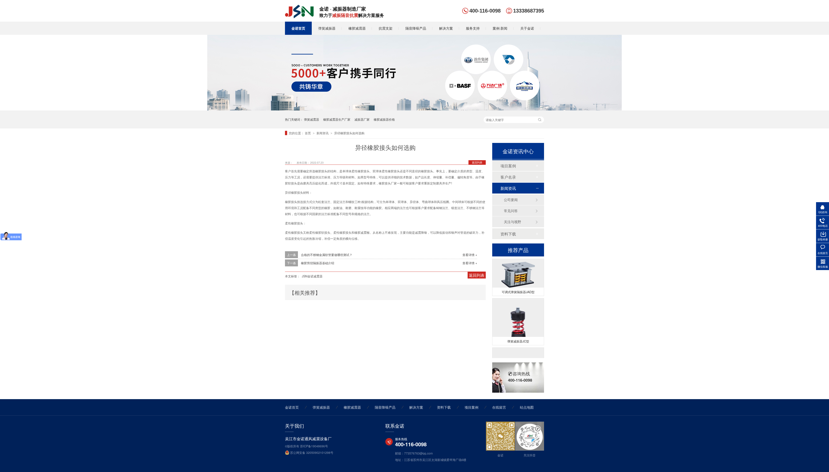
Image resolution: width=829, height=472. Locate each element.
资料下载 (508, 234)
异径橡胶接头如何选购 (349, 133)
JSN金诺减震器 (312, 276)
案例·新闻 (500, 28)
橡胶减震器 (357, 28)
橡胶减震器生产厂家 (336, 119)
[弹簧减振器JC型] (518, 320)
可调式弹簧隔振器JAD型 (518, 288)
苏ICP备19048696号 (314, 446)
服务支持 (473, 28)
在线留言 (499, 407)
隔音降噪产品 (415, 28)
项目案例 (508, 165)
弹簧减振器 (326, 28)
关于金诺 (527, 28)
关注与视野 (512, 221)
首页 (308, 133)
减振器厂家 (362, 119)
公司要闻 (511, 199)
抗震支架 (385, 28)
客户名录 (508, 177)
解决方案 (446, 28)
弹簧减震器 (311, 119)
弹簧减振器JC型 (518, 337)
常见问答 (511, 210)
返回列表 (477, 162)
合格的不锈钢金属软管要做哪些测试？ (326, 255)
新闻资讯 (322, 133)
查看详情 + (469, 255)
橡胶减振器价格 (384, 119)
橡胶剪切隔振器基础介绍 (317, 263)
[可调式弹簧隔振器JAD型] (518, 271)
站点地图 (527, 407)
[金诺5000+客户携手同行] (414, 109)
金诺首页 (298, 28)
